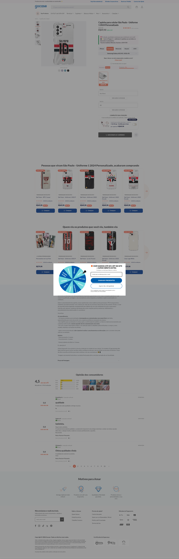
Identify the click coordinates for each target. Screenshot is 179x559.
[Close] (123, 265)
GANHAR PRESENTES (106, 280)
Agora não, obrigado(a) (106, 286)
